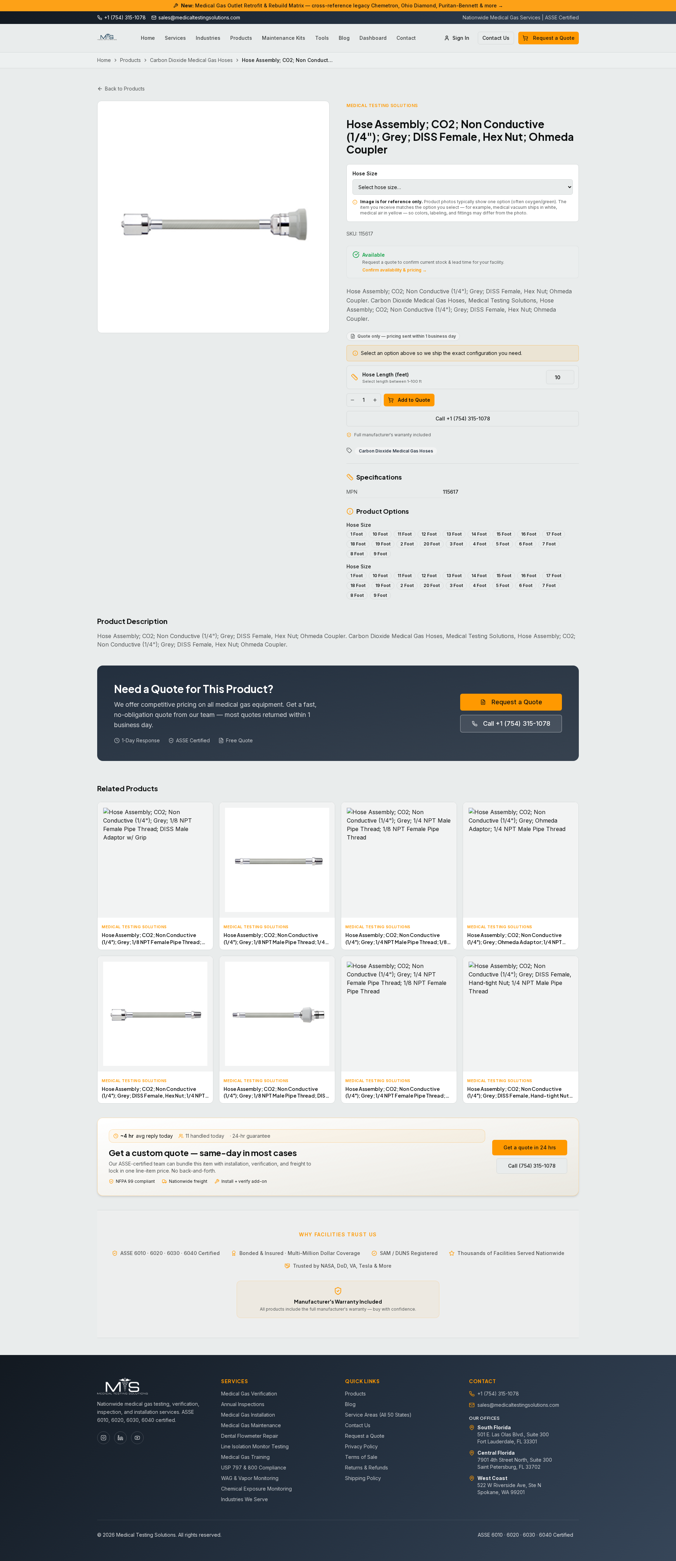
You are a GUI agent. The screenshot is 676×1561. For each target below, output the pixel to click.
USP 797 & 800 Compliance (253, 1468)
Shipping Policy (363, 1478)
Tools (322, 38)
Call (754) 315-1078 (532, 1166)
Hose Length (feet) (385, 374)
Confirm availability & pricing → (394, 270)
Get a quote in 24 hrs (529, 1147)
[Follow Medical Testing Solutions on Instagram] (103, 1437)
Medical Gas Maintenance (251, 1425)
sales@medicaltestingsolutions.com (518, 1405)
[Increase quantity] (375, 400)
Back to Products (125, 89)
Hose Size (364, 173)
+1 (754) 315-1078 (498, 1394)
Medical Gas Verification (249, 1394)
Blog (344, 38)
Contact (406, 38)
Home (148, 38)
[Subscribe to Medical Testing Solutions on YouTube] (137, 1437)
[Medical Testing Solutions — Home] (107, 38)
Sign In (460, 38)
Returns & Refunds (366, 1468)
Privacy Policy (361, 1446)
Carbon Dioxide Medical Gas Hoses (191, 60)
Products (241, 38)
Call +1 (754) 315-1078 (463, 419)
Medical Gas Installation (248, 1415)
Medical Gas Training (245, 1457)
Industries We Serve (244, 1499)
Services (175, 38)
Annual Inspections (242, 1404)
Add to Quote (414, 400)
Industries (208, 38)
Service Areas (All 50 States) (378, 1415)
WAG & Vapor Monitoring (249, 1478)
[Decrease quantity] (352, 400)
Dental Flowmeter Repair (249, 1436)
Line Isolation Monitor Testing (255, 1446)
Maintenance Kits (283, 38)
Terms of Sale (361, 1457)
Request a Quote (554, 38)
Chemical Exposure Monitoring (256, 1489)
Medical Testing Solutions (382, 105)
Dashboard (373, 38)
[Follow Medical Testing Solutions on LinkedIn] (120, 1437)
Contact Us (495, 38)
